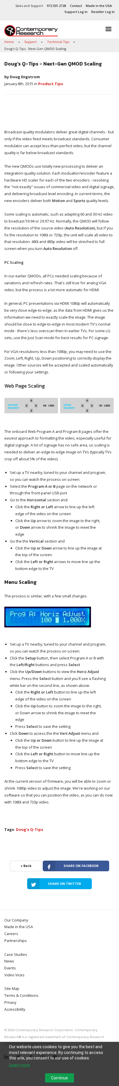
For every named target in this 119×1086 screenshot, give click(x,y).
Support (31, 42)
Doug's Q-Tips (29, 829)
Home (9, 42)
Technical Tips (58, 42)
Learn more (19, 1065)
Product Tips (50, 83)
